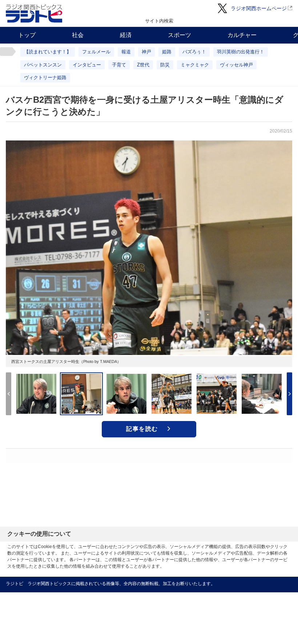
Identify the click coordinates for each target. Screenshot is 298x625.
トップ (27, 35)
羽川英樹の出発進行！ (240, 51)
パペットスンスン (43, 65)
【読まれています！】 (47, 51)
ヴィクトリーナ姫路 (45, 77)
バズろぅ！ (194, 51)
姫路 (167, 51)
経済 (126, 35)
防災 (165, 65)
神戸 (146, 51)
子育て (119, 65)
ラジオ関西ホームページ (259, 8)
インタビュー (87, 65)
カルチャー (242, 35)
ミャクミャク (195, 65)
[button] (289, 393)
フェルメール (96, 51)
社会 (78, 35)
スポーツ (179, 35)
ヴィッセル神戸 (236, 65)
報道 (126, 51)
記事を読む (142, 429)
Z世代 (143, 65)
